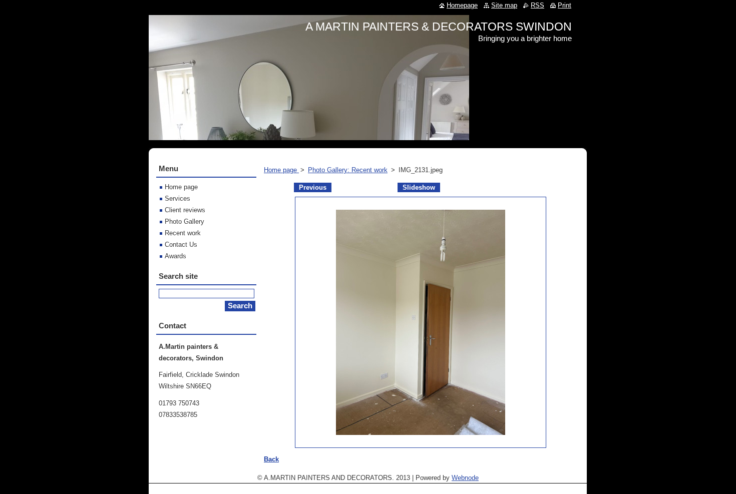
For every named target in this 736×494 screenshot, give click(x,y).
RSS (537, 5)
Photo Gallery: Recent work (348, 170)
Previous (312, 187)
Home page (281, 170)
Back (271, 459)
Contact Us (181, 244)
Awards (175, 256)
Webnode (465, 477)
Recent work (183, 233)
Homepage (462, 5)
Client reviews (185, 210)
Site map (504, 5)
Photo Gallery (184, 221)
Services (177, 198)
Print (564, 5)
